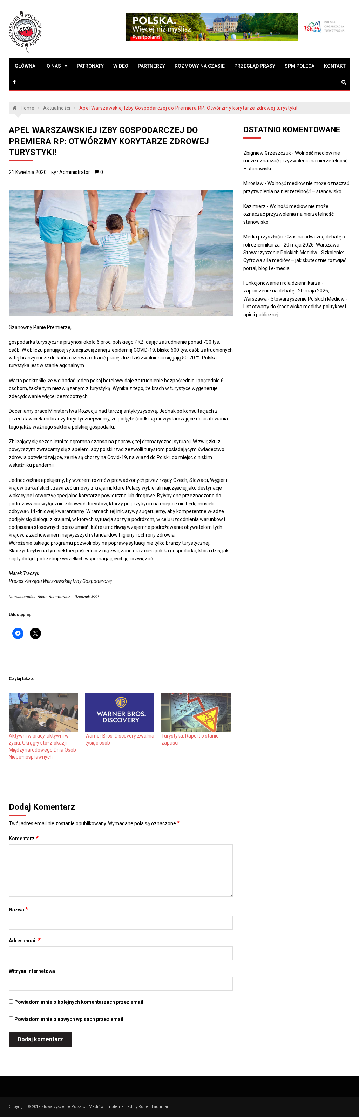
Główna (25, 66)
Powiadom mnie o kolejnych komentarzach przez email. (79, 1002)
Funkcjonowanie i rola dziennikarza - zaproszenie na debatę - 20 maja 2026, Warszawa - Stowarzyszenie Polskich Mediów (294, 291)
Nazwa (18, 909)
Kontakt (335, 66)
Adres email (25, 940)
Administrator (74, 172)
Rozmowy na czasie (200, 66)
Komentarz (24, 838)
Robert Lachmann (155, 1106)
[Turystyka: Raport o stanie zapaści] (195, 712)
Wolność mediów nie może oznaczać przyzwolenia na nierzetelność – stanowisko (295, 160)
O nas (54, 66)
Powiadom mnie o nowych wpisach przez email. (69, 1019)
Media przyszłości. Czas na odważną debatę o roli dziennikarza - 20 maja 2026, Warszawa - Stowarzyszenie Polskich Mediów (294, 244)
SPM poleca (299, 66)
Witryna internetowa (32, 971)
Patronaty (90, 66)
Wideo (120, 66)
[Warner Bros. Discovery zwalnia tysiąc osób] (119, 712)
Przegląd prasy (254, 66)
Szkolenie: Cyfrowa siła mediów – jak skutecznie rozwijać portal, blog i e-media (294, 260)
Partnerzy (151, 66)
